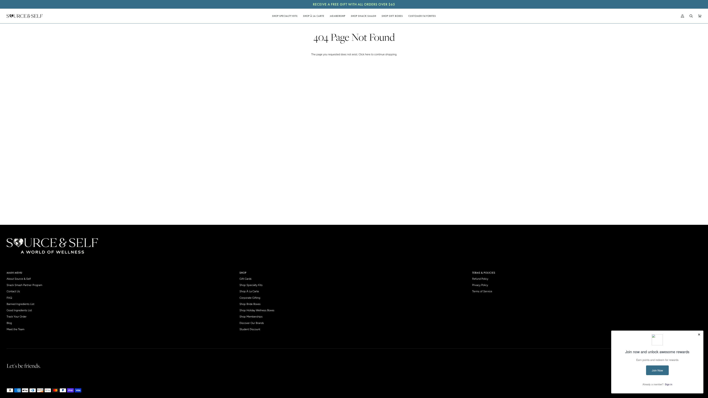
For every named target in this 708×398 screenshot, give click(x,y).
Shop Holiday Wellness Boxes (257, 310)
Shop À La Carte (249, 291)
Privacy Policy (480, 285)
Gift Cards (245, 278)
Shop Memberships (251, 316)
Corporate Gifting (250, 297)
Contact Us (13, 291)
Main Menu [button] (14, 272)
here (367, 54)
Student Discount (250, 329)
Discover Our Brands (252, 323)
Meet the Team (15, 329)
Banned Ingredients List (20, 304)
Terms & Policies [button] (483, 272)
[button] (284, 16)
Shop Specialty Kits (251, 285)
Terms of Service (482, 291)
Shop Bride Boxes (250, 304)
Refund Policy (480, 278)
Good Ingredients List (19, 310)
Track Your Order (17, 316)
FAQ (9, 297)
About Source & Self (19, 278)
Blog (9, 323)
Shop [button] (243, 272)
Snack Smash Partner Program (24, 285)
